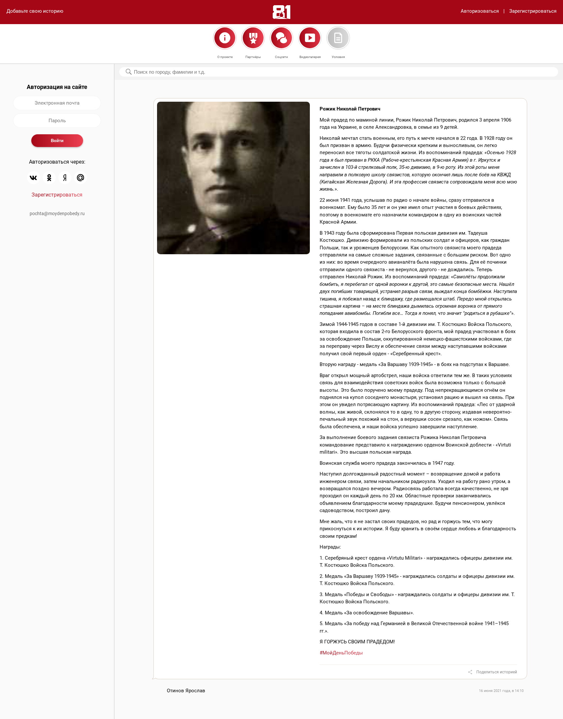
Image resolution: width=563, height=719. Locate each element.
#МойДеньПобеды (341, 653)
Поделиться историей (496, 672)
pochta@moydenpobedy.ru (57, 213)
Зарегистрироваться (532, 11)
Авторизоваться (480, 11)
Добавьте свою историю (35, 11)
